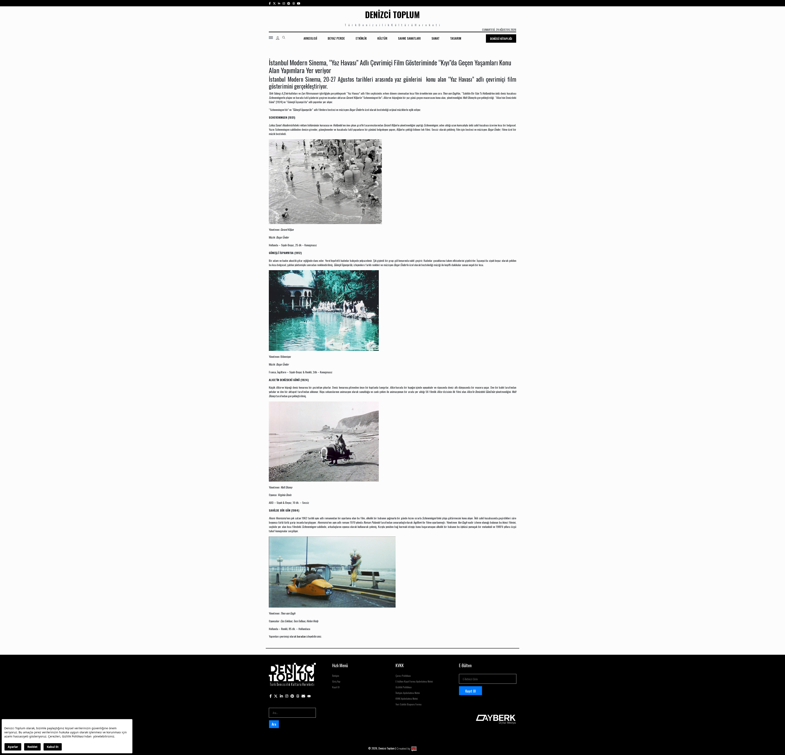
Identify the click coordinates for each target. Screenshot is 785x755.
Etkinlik (361, 38)
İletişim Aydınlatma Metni (408, 693)
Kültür (382, 38)
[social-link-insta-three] (288, 3)
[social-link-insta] (279, 3)
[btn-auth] (278, 38)
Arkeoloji (310, 38)
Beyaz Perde (336, 38)
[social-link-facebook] (270, 3)
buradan (301, 636)
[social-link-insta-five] (298, 3)
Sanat (436, 38)
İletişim (335, 675)
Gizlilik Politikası (404, 687)
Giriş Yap (336, 681)
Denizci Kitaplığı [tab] (501, 38)
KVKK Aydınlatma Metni (407, 698)
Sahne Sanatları (409, 38)
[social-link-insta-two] (284, 3)
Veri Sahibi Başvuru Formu (409, 704)
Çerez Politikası (403, 675)
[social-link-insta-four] (293, 3)
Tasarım (455, 38)
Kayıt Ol (336, 687)
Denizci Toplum (392, 14)
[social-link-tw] (274, 3)
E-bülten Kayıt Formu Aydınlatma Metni (414, 681)
